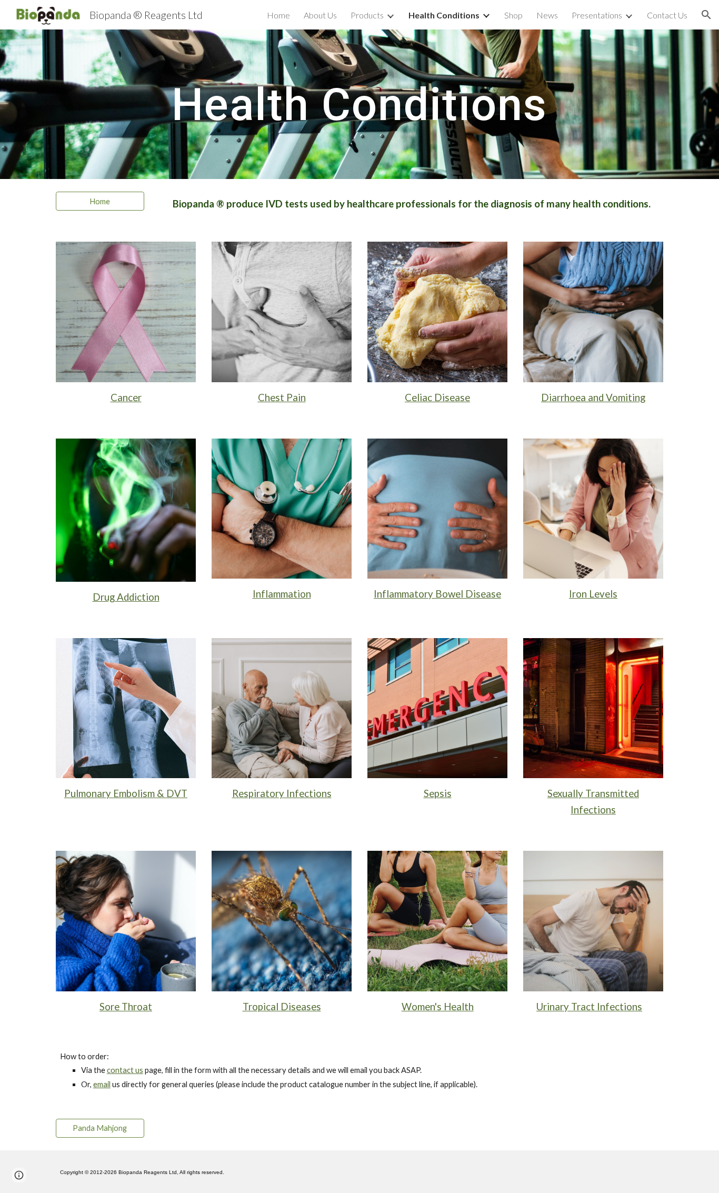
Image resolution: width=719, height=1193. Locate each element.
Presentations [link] (597, 15)
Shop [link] (513, 15)
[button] (706, 14)
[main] (359, 104)
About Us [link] (320, 15)
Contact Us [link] (667, 15)
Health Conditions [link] (444, 15)
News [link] (547, 15)
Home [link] (278, 15)
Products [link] (367, 15)
